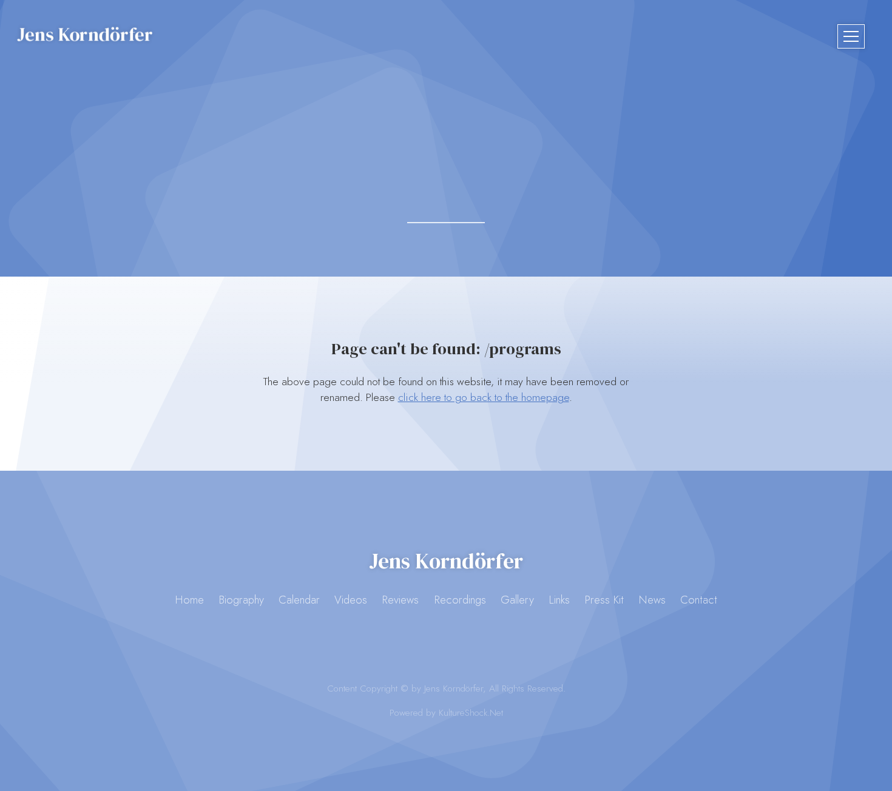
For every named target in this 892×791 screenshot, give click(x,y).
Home (189, 599)
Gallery (517, 599)
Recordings (460, 599)
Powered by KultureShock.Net (446, 712)
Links (559, 599)
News (652, 599)
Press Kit (604, 599)
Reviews (400, 599)
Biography (241, 599)
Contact (698, 599)
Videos (350, 599)
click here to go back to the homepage (483, 397)
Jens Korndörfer (85, 34)
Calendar (299, 599)
